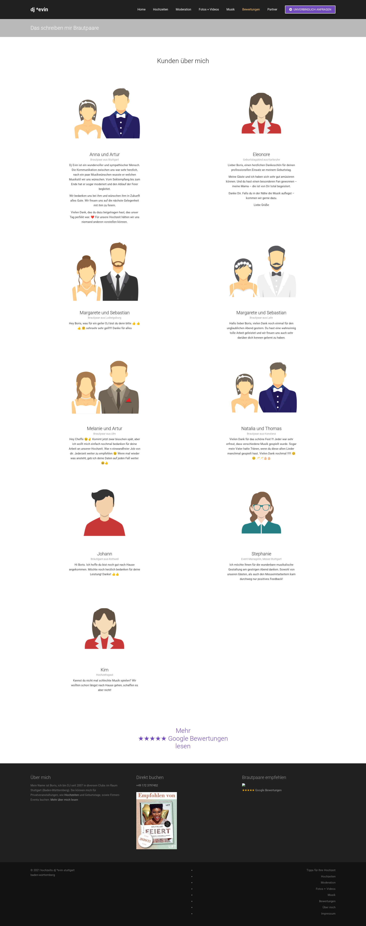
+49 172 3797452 (147, 785)
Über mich (329, 907)
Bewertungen (327, 901)
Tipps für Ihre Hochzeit (321, 870)
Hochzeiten (71, 795)
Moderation (328, 882)
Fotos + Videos (326, 889)
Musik (332, 895)
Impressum (328, 913)
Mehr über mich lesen (64, 799)
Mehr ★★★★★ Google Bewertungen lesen (183, 738)
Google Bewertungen (262, 790)
